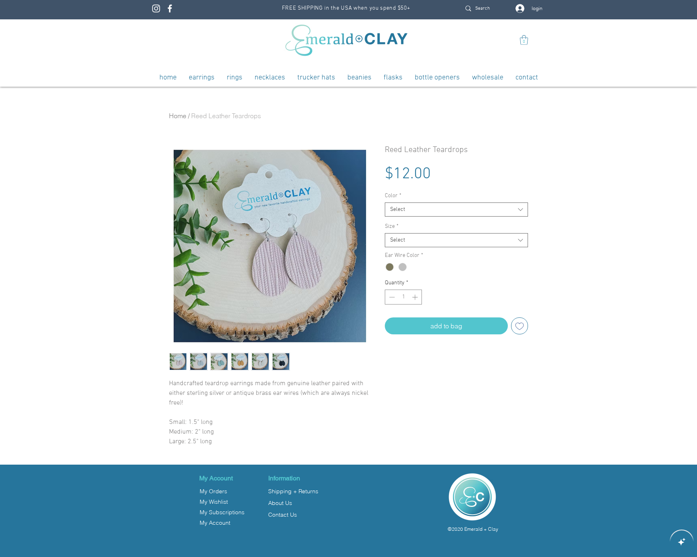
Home (177, 116)
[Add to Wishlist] (519, 325)
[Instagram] (156, 8)
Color (393, 195)
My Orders (213, 491)
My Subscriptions (222, 512)
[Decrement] (391, 297)
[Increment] (416, 297)
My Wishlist (214, 501)
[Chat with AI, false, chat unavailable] (681, 541)
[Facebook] (170, 8)
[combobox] (456, 209)
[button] (524, 40)
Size (392, 226)
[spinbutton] (403, 297)
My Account (215, 522)
